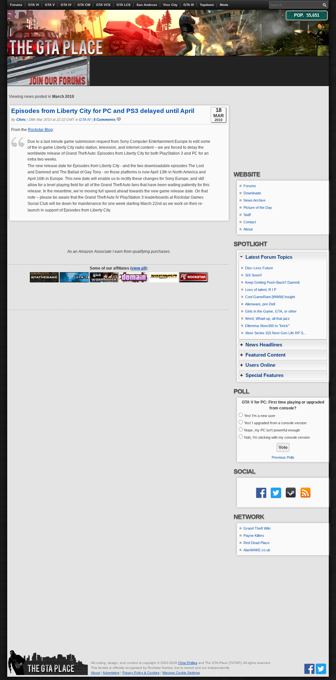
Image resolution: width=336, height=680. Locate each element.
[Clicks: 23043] (163, 277)
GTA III (188, 5)
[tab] (283, 257)
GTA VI (33, 5)
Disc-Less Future (259, 268)
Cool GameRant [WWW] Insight (270, 297)
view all (138, 268)
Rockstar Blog (40, 129)
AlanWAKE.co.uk (256, 550)
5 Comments (105, 119)
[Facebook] (309, 668)
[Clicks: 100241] (74, 277)
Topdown (207, 5)
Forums (16, 5)
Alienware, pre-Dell (260, 304)
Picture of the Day (257, 207)
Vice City (170, 5)
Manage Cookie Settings (181, 672)
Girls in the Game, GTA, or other (271, 311)
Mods (224, 5)
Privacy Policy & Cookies (140, 672)
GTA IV (66, 5)
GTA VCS (103, 5)
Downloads (252, 193)
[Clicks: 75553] (44, 277)
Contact (249, 222)
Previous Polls (283, 457)
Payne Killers (253, 535)
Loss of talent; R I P (260, 290)
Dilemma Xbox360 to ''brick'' (267, 326)
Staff (247, 215)
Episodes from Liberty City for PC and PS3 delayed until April (102, 110)
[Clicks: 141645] (104, 277)
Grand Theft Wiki (256, 528)
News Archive (254, 200)
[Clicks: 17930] (193, 277)
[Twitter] (321, 668)
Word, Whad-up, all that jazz (267, 318)
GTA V (50, 5)
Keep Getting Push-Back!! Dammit (272, 282)
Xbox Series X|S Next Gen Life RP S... (275, 333)
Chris (21, 119)
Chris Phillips (187, 663)
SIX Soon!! (253, 275)
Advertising (111, 672)
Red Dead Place (256, 543)
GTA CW (83, 5)
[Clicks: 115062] (133, 277)
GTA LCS (123, 5)
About (248, 229)
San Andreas (146, 5)
